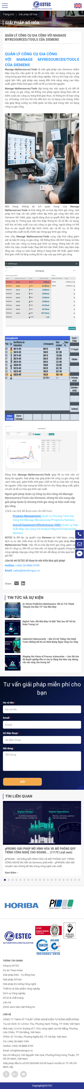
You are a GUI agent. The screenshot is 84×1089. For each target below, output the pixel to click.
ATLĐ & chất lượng (13, 997)
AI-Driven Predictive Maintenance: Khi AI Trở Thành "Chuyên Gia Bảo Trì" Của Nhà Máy (48, 605)
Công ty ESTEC (11, 965)
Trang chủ (8, 14)
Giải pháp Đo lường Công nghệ (19, 983)
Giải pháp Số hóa (12, 979)
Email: (6, 717)
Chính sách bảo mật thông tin (19, 1006)
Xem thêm (10, 872)
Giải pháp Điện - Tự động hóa (19, 974)
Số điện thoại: (10, 733)
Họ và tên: (8, 702)
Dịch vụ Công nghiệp (14, 993)
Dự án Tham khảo (13, 970)
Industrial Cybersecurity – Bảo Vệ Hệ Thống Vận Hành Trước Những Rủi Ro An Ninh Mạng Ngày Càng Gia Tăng (50, 640)
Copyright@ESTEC (42, 1085)
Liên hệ (7, 1002)
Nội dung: (8, 748)
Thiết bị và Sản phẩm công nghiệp (21, 988)
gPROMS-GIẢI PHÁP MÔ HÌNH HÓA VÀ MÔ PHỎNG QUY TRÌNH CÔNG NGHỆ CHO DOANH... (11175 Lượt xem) (40, 850)
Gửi (22, 781)
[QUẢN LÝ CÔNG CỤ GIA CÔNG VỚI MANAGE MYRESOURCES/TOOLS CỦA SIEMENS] (16, 584)
